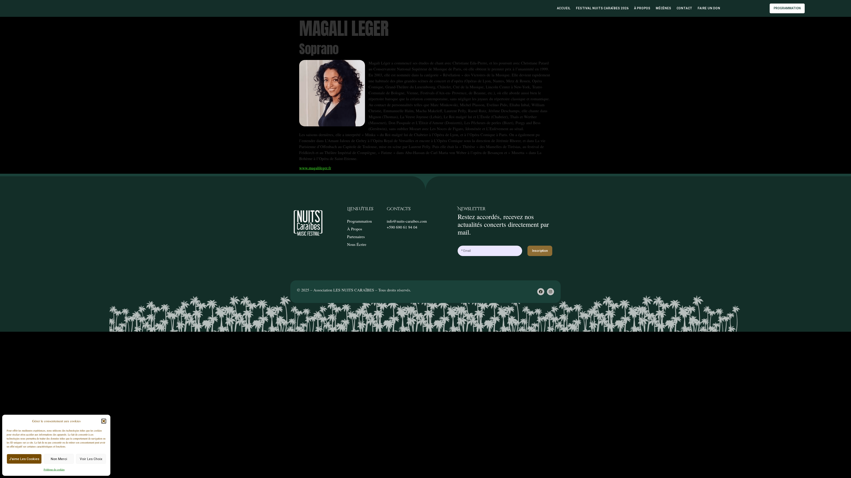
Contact (685, 8)
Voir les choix (91, 459)
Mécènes (663, 8)
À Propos (642, 8)
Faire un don (709, 8)
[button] (103, 421)
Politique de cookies (54, 469)
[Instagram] (550, 291)
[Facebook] (540, 291)
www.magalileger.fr (315, 167)
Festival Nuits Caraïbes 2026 (602, 8)
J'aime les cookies (24, 459)
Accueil (564, 8)
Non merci (59, 459)
